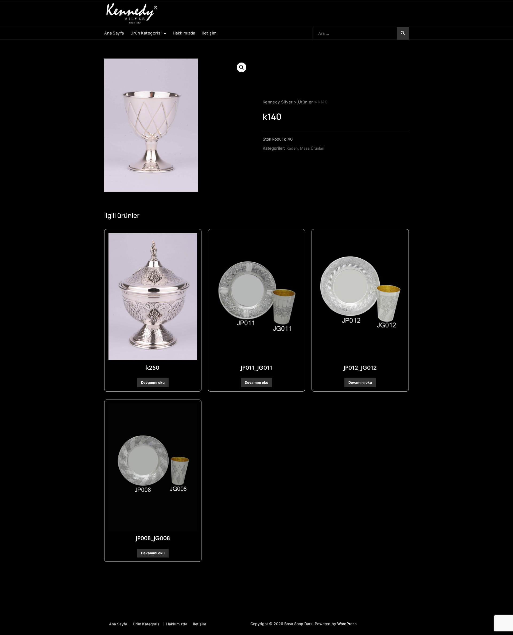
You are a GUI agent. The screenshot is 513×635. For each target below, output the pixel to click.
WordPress (347, 623)
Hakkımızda (184, 33)
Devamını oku (153, 382)
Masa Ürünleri (312, 148)
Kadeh (292, 148)
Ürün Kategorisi (146, 33)
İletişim (209, 33)
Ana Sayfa (114, 33)
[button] (241, 67)
